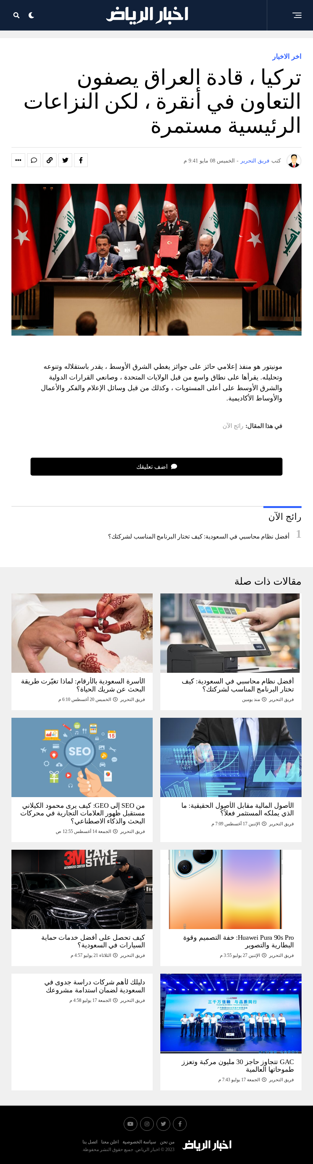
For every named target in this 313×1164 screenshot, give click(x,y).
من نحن (167, 1142)
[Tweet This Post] (65, 160)
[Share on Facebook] (81, 160)
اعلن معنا (110, 1142)
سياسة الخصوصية (139, 1142)
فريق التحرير (254, 161)
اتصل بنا (89, 1142)
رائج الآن (233, 426)
